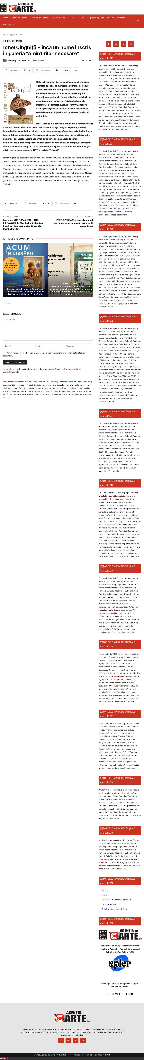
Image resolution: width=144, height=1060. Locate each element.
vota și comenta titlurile (109, 610)
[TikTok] (123, 44)
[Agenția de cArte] (5, 60)
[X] (131, 44)
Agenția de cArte (18, 61)
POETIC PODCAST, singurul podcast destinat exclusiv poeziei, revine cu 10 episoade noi (73, 223)
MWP (108, 1055)
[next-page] (9, 302)
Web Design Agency (95, 1055)
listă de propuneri (117, 676)
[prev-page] (5, 302)
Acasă (5, 34)
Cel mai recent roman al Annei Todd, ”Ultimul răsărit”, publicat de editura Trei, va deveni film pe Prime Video (25, 291)
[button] (138, 21)
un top (135, 66)
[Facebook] (108, 44)
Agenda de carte (16, 34)
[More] (76, 70)
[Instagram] (116, 44)
